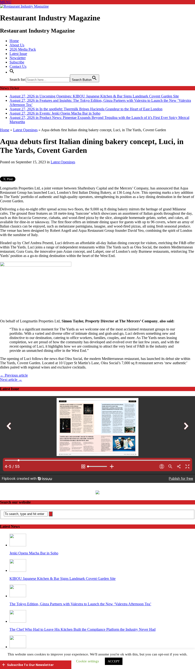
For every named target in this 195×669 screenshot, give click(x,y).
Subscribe (17, 62)
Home (14, 41)
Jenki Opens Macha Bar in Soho (34, 553)
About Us (17, 45)
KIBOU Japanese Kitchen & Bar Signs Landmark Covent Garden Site (63, 579)
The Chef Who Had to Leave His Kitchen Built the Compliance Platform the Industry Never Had (83, 629)
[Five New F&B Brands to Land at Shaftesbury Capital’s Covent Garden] (18, 647)
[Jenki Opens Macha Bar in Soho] (18, 545)
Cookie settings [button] (87, 661)
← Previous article (14, 375)
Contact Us (18, 66)
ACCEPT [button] (114, 661)
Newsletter (18, 58)
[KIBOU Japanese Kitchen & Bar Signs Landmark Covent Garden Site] (18, 570)
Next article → (11, 380)
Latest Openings (63, 162)
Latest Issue (18, 54)
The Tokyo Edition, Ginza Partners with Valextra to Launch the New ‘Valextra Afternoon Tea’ (80, 604)
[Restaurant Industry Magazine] (24, 6)
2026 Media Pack (23, 49)
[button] (12, 72)
